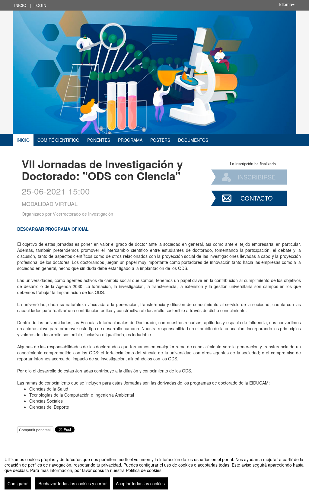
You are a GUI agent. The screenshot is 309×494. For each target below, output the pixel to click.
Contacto (257, 198)
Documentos (193, 140)
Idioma (285, 4)
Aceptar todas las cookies (140, 483)
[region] (154, 471)
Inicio (20, 5)
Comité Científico (58, 140)
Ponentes (98, 140)
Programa (130, 140)
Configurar (18, 483)
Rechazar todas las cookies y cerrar (72, 483)
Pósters (160, 140)
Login (40, 5)
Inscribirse (256, 177)
